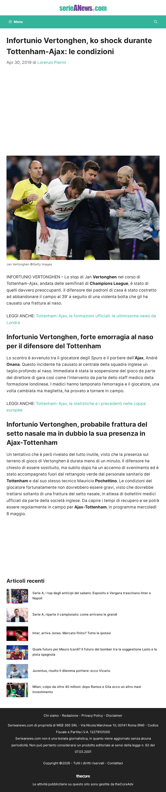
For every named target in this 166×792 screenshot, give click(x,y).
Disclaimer (114, 715)
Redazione (70, 715)
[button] (156, 21)
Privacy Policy (92, 715)
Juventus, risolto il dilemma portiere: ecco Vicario (71, 671)
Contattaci (115, 763)
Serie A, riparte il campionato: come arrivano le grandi (74, 614)
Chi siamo (51, 715)
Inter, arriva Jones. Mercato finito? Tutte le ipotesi (71, 633)
